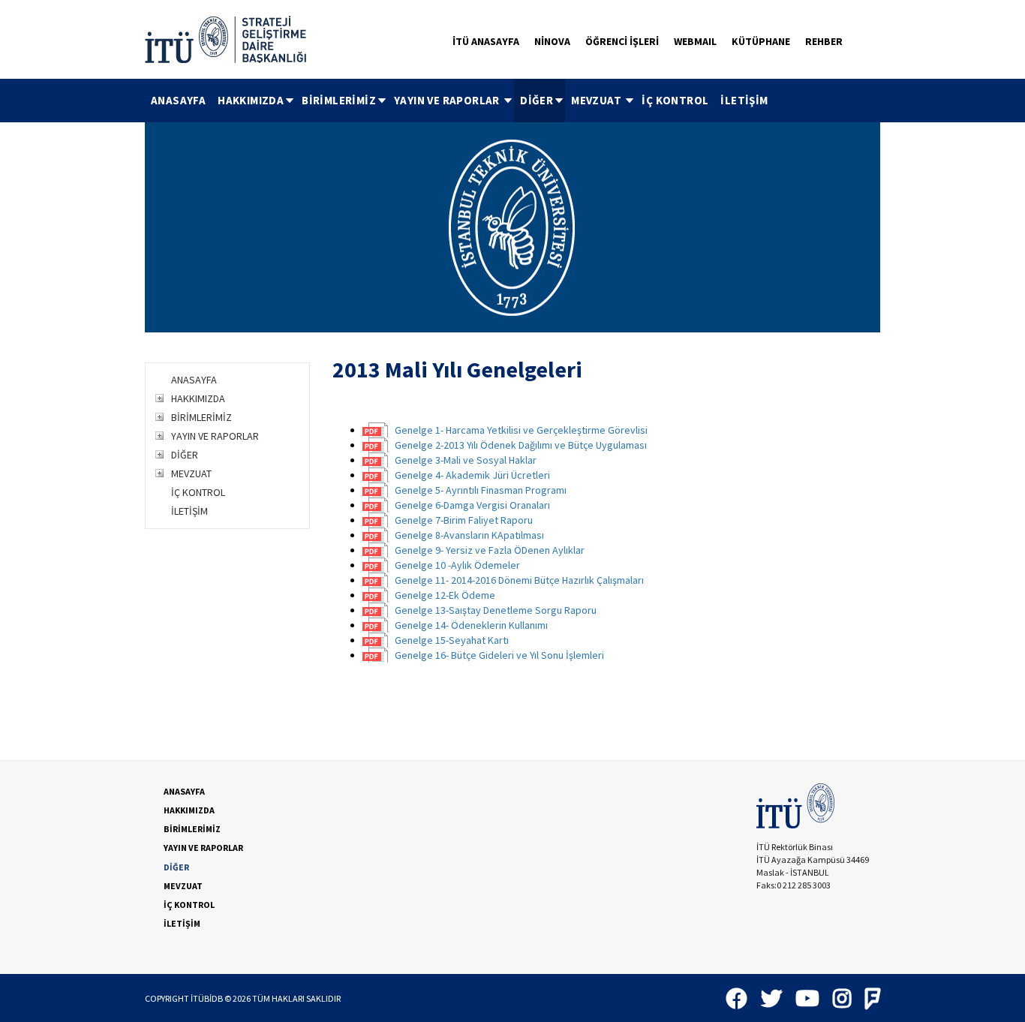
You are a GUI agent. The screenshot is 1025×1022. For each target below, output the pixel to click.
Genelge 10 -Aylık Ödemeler (457, 565)
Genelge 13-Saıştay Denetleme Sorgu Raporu (496, 610)
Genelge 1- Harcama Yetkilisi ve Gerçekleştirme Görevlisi (521, 430)
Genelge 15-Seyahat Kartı (452, 640)
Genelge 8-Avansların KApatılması (469, 535)
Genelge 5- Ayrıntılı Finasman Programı (481, 490)
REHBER (824, 41)
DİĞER (536, 100)
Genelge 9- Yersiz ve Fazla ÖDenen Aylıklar (490, 550)
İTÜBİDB (207, 998)
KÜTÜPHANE (761, 41)
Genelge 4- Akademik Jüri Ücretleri (472, 475)
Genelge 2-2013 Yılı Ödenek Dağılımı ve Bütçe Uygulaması (521, 445)
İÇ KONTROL (675, 100)
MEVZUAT (597, 100)
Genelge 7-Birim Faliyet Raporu (464, 520)
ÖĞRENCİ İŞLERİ (622, 41)
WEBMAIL (695, 41)
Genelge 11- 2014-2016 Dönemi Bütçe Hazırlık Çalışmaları (519, 580)
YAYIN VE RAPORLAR (448, 100)
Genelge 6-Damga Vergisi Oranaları (472, 505)
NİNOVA (552, 41)
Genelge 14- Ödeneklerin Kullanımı (471, 625)
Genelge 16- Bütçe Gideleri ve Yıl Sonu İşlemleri (499, 655)
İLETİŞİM (744, 100)
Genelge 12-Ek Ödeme (445, 595)
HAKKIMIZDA (251, 100)
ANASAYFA (178, 100)
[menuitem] (178, 100)
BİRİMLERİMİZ (339, 100)
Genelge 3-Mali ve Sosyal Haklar (466, 460)
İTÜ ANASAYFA (485, 41)
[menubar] (459, 100)
